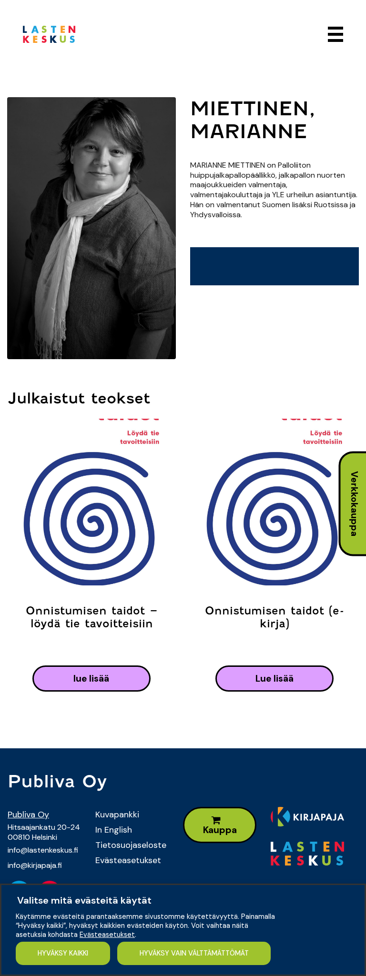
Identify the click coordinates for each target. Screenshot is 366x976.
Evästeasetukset (128, 860)
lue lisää (91, 678)
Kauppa (220, 830)
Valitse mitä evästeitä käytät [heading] (84, 900)
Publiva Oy (28, 814)
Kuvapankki (117, 814)
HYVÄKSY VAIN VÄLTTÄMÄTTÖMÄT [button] (194, 953)
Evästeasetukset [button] (107, 934)
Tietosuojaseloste (130, 845)
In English (113, 829)
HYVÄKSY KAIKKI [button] (63, 953)
